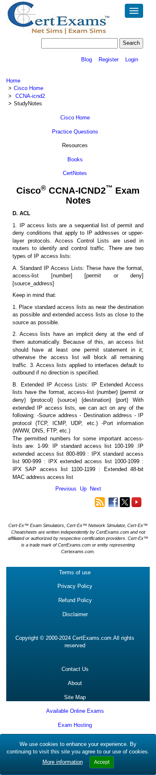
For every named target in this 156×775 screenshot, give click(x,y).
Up (83, 489)
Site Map (75, 697)
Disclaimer (75, 614)
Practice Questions (75, 132)
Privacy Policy (74, 586)
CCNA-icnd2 (30, 96)
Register (109, 59)
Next (95, 489)
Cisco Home (28, 88)
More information (62, 762)
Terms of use (75, 572)
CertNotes (75, 173)
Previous (66, 489)
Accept (101, 762)
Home (13, 81)
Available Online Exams (75, 711)
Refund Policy (75, 600)
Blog (86, 59)
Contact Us (75, 669)
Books (75, 159)
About (75, 683)
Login (131, 59)
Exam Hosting (75, 725)
